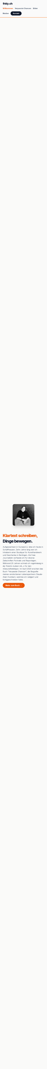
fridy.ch (7, 3)
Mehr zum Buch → (13, 585)
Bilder (35, 8)
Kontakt (16, 13)
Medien (6, 13)
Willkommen (8, 8)
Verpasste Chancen (23, 8)
